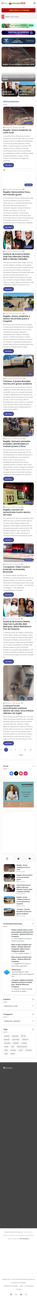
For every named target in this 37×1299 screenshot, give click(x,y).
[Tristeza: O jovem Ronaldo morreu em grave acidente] (9, 912)
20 (30, 750)
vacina (21, 1050)
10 (25, 750)
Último (21, 755)
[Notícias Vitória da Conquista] (17, 3)
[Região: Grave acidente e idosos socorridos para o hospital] (26, 89)
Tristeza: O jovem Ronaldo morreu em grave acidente (17, 382)
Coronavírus (15, 1039)
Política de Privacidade (11, 1286)
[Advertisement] (18, 832)
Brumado (6, 1039)
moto (12, 1046)
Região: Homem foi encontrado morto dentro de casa (17, 512)
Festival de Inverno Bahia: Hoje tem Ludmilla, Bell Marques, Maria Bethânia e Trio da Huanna (17, 625)
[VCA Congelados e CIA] (18, 10)
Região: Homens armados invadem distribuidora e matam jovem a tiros (17, 444)
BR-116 (23, 1036)
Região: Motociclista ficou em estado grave (18, 78)
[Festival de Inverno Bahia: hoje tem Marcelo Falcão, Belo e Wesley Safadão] (10, 89)
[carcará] (18, 40)
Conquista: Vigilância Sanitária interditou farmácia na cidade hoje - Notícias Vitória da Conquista (22, 983)
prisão (6, 1050)
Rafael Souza (16, 970)
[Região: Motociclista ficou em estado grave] (18, 74)
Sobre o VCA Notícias (26, 1286)
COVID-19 (25, 1039)
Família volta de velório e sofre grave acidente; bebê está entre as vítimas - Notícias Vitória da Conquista (22, 933)
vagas (6, 1053)
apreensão (15, 1036)
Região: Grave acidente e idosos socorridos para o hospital (16, 319)
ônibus (12, 1053)
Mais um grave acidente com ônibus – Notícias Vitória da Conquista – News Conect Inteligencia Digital (21, 948)
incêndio (23, 1043)
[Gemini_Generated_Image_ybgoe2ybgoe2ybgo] (18, 25)
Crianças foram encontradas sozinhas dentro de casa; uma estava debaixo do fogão (18, 709)
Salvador (13, 1050)
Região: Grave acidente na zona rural (18, 64)
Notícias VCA (8, 127)
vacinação (28, 1050)
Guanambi (7, 1043)
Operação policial (22, 1046)
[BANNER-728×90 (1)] (18, 32)
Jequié (6, 1046)
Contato (18, 1289)
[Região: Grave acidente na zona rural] (18, 57)
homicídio (16, 1043)
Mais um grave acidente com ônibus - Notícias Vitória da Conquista (21, 959)
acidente (6, 1036)
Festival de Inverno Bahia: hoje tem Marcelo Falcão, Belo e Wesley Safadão (16, 256)
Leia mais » (8, 165)
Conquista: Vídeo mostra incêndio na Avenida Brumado (16, 569)
